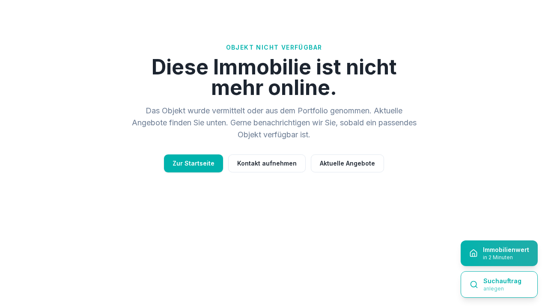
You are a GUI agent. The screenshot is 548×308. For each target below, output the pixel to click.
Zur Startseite (193, 163)
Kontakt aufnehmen (267, 163)
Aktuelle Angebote (347, 163)
